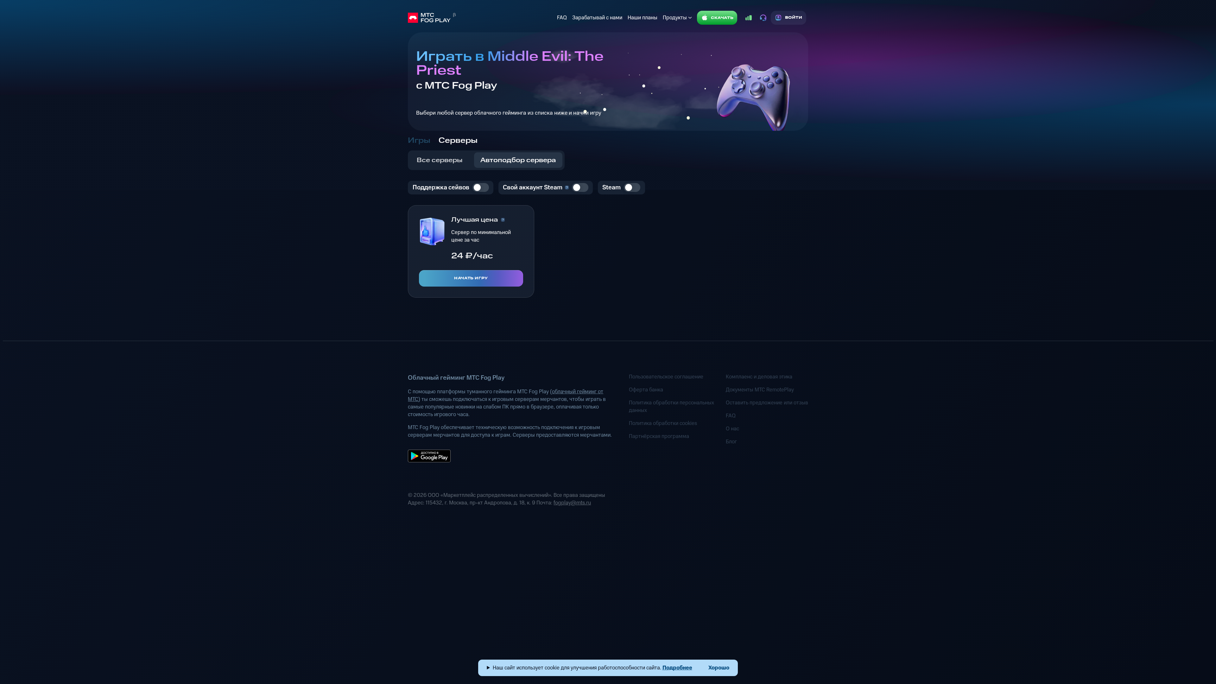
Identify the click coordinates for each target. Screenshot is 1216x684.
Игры (419, 140)
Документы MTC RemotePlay (760, 390)
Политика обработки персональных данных (671, 406)
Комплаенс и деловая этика (759, 377)
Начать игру (471, 278)
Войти (793, 17)
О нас (732, 429)
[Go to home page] (481, 17)
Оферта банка (646, 390)
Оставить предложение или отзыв (767, 403)
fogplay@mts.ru (572, 503)
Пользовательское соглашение (666, 377)
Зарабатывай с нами (597, 18)
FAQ (562, 18)
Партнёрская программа (659, 436)
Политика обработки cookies (663, 423)
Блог (731, 442)
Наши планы (642, 18)
